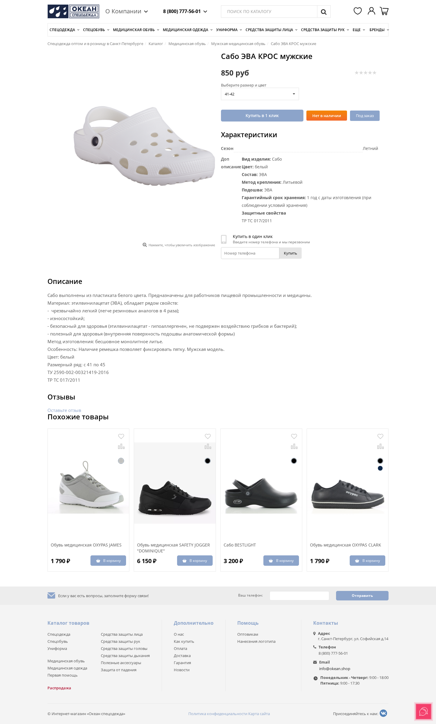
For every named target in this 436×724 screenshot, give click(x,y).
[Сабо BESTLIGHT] (261, 483)
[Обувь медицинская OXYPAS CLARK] (347, 483)
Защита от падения (118, 669)
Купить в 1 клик (262, 115)
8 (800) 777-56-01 (182, 11)
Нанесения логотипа (256, 641)
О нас (179, 634)
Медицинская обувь (134, 29)
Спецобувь (94, 29)
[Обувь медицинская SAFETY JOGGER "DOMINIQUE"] (174, 483)
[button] (358, 11)
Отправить (362, 595)
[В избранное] (121, 436)
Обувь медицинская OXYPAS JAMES (86, 545)
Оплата (180, 648)
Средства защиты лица (269, 29)
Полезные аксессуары (121, 662)
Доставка (182, 655)
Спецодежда (62, 29)
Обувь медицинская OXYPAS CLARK (345, 545)
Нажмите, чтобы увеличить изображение (182, 245)
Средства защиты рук (323, 29)
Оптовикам (247, 634)
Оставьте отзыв (64, 410)
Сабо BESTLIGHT (240, 545)
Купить (290, 253)
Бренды (377, 29)
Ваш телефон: (250, 595)
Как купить (184, 641)
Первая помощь (62, 675)
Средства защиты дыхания (125, 655)
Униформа (227, 29)
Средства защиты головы (124, 648)
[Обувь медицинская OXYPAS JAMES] (88, 483)
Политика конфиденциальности (217, 713)
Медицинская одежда (185, 29)
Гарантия (182, 662)
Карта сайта (259, 713)
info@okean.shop (334, 668)
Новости (182, 669)
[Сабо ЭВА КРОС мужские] (144, 146)
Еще (357, 29)
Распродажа (59, 688)
